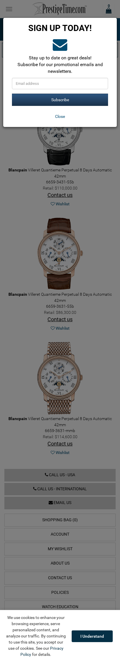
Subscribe (60, 99)
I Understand (92, 636)
